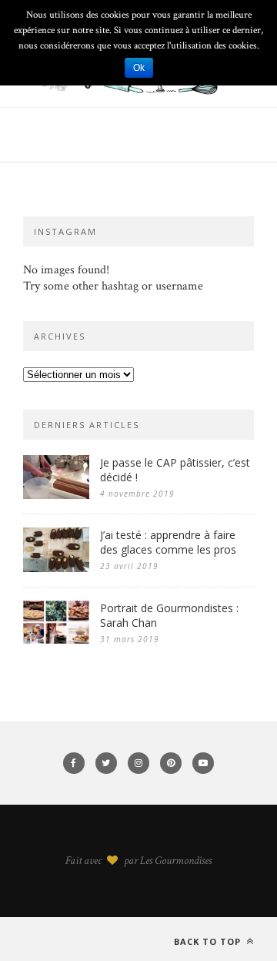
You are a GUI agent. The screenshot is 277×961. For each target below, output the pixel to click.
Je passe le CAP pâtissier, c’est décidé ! (175, 469)
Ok (139, 67)
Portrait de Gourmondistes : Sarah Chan (169, 615)
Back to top (209, 941)
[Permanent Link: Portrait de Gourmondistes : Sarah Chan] (56, 640)
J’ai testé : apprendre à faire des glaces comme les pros (168, 542)
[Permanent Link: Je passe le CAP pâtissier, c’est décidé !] (56, 495)
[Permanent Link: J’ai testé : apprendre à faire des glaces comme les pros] (56, 569)
